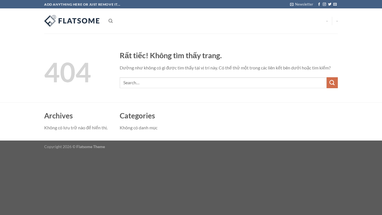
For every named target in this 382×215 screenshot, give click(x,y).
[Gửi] (332, 82)
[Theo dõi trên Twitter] (329, 4)
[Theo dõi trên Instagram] (324, 4)
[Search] (111, 21)
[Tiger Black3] (72, 21)
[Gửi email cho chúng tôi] (335, 4)
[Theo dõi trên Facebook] (319, 4)
